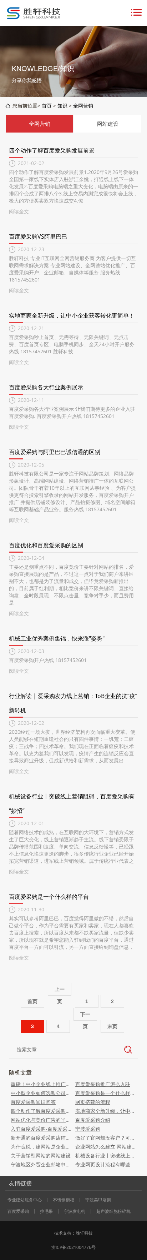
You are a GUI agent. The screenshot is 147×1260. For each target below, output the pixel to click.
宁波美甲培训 (98, 1200)
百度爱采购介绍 (92, 1119)
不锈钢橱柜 (63, 1200)
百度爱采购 (18, 1211)
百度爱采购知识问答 (33, 1102)
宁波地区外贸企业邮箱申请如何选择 (41, 1164)
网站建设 (107, 123)
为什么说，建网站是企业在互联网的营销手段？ (41, 1146)
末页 (112, 1026)
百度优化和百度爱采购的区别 (46, 545)
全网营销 (83, 105)
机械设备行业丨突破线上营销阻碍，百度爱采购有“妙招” (105, 1155)
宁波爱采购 (87, 1128)
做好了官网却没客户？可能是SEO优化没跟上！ (105, 1137)
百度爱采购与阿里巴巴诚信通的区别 (54, 452)
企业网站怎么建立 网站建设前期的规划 (105, 1146)
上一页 (60, 991)
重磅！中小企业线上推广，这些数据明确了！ (41, 1084)
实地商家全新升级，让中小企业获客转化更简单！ (72, 315)
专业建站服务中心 (24, 1200)
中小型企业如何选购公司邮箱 (41, 1093)
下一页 (85, 1016)
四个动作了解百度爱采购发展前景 (52, 150)
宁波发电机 (74, 1211)
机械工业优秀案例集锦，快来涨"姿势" (57, 638)
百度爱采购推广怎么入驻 (102, 1084)
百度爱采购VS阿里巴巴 (38, 236)
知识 (62, 105)
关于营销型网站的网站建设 (41, 1155)
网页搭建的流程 (92, 1102)
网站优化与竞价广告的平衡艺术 (41, 1119)
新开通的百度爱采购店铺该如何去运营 (41, 1137)
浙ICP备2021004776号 (73, 1247)
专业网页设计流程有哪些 (102, 1164)
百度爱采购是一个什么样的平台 (49, 897)
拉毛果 (46, 1211)
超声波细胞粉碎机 (113, 1211)
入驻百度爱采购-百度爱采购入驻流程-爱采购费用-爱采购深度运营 (41, 1128)
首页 (47, 105)
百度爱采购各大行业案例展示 (46, 387)
